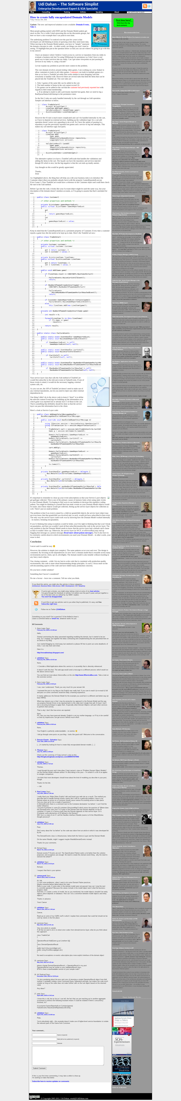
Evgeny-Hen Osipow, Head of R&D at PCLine (125, 808)
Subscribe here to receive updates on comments (50, 1081)
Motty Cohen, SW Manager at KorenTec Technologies (128, 456)
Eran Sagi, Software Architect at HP (123, 948)
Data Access (56, 586)
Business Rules (46, 586)
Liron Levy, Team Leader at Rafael (122, 673)
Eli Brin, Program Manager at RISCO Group (125, 254)
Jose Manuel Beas (117, 906)
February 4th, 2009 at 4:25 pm (46, 684)
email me (55, 618)
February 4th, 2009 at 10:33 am (47, 659)
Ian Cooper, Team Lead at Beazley (122, 660)
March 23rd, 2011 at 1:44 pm (46, 909)
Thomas (40, 750)
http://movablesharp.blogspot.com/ (50, 653)
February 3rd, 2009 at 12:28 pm (47, 630)
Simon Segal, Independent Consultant (123, 196)
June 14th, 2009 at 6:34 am (45, 741)
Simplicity (82, 586)
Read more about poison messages (78, 533)
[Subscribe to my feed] (145, 6)
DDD (63, 586)
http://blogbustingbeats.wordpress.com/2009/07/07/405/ (58, 757)
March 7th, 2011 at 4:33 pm (45, 863)
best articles (94, 591)
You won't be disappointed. (51, 597)
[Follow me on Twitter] (149, 6)
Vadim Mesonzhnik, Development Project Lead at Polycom (129, 316)
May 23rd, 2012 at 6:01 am (45, 925)
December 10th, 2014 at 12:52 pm (47, 976)
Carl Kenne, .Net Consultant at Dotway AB (124, 741)
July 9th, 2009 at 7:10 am (45, 763)
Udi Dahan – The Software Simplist (68, 4)
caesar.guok (41, 876)
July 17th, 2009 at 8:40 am (45, 824)
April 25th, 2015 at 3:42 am (45, 995)
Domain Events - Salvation (47, 740)
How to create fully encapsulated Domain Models (61, 17)
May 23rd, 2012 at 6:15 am (45, 962)
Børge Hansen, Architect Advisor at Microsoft (125, 442)
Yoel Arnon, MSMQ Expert (120, 302)
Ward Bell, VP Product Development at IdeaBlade (127, 233)
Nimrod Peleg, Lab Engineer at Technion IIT (125, 892)
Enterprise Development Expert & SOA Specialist (68, 8)
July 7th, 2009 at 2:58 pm (45, 751)
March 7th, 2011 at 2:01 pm (45, 849)
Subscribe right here (49, 604)
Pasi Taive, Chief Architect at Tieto (122, 932)
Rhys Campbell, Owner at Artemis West (124, 815)
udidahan (40, 658)
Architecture (36, 586)
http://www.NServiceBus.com (86, 675)
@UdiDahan (60, 609)
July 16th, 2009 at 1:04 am (45, 793)
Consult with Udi (117, 991)
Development (70, 586)
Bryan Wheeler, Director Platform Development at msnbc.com (130, 37)
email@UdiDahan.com (79, 1098)
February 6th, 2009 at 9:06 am (46, 724)
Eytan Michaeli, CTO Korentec (121, 729)
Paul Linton (41, 792)
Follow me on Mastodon (119, 1087)
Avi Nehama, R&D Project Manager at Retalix (125, 760)
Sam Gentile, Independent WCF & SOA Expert (126, 90)
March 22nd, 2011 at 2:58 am (46, 877)
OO (76, 586)
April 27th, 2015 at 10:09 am (46, 1014)
